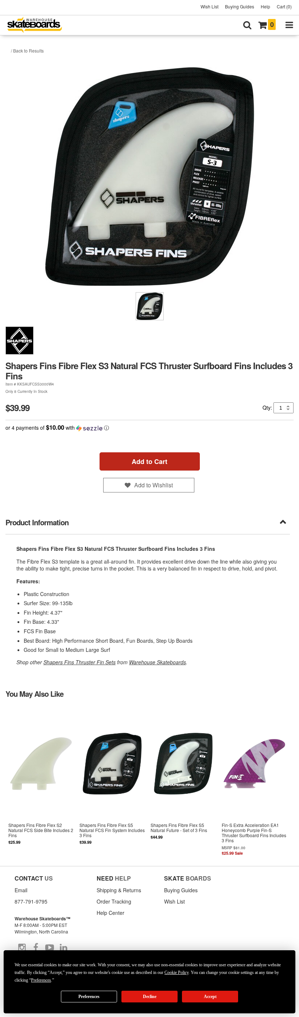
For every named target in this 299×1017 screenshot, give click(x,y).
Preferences (89, 996)
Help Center (110, 912)
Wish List (209, 6)
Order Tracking (114, 901)
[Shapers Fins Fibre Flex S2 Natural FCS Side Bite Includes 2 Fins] (41, 781)
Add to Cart (149, 461)
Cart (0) (284, 6)
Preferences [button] (41, 980)
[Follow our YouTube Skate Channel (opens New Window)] (49, 947)
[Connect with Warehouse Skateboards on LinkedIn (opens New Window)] (63, 947)
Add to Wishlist (153, 485)
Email (21, 890)
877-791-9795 (31, 901)
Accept (210, 996)
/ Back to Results (27, 50)
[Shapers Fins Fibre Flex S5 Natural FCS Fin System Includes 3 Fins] (112, 781)
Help (265, 6)
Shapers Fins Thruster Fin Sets (79, 662)
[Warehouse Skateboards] (38, 25)
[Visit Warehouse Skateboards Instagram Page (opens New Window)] (21, 947)
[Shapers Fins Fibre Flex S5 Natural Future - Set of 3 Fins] (183, 781)
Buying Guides (239, 6)
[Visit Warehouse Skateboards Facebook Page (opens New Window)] (35, 947)
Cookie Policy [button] (176, 972)
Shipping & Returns (119, 890)
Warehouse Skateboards (157, 662)
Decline (149, 996)
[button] (149, 428)
